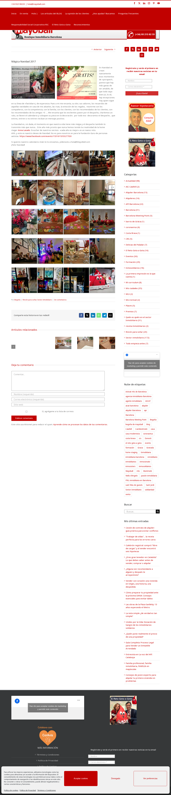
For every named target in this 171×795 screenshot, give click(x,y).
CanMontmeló (141, 429)
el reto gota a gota (133, 443)
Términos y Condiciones (46, 790)
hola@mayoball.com (36, 4)
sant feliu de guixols (134, 485)
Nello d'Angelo (132, 475)
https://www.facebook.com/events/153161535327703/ (46, 136)
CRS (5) (129, 238)
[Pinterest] (151, 49)
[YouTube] (157, 49)
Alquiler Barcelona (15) (136, 192)
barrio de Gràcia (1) (135, 221)
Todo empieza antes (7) (137, 343)
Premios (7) (131, 311)
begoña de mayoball (134, 424)
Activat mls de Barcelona (136, 392)
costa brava (130, 438)
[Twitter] (133, 49)
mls (138, 471)
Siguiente (108, 49)
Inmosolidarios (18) (135, 268)
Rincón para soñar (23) (136, 332)
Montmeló (147, 471)
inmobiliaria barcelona (135, 457)
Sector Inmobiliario (133, 489)
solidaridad (149, 489)
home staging (131, 452)
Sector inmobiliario (44, 300)
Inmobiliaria (146, 452)
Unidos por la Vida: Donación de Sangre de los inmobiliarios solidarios (141, 625)
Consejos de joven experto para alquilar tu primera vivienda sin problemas (141, 678)
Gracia (140, 447)
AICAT (148, 401)
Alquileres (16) (132, 198)
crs (140, 438)
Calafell (129, 429)
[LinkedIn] (139, 49)
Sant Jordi (150, 485)
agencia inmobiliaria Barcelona (138, 396)
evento (148, 443)
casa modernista (133, 433)
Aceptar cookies (81, 778)
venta (128, 494)
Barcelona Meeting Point (136, 419)
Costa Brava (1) (133, 233)
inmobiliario (152, 457)
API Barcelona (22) (134, 204)
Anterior (98, 49)
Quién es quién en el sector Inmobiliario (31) (138, 319)
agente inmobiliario (134, 401)
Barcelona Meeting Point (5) (139, 215)
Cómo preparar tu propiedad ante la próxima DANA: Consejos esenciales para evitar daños (142, 595)
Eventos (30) (132, 256)
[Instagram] (145, 49)
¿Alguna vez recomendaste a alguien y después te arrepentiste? (139, 572)
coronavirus (148, 433)
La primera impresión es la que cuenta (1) (140, 275)
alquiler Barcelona (133, 410)
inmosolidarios (145, 466)
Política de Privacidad (28, 790)
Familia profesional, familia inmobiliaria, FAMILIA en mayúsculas (138, 666)
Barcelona (130, 415)
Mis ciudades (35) (134, 288)
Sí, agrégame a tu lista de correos (57, 411)
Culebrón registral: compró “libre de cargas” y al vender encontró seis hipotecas (141, 548)
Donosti (148, 438)
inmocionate (145, 461)
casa (153, 429)
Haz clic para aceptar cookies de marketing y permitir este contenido (142, 364)
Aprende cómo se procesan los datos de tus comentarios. (80, 424)
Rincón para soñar (29, 300)
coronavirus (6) (133, 227)
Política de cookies (11, 790)
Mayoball (129, 471)
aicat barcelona (132, 405)
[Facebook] (127, 49)
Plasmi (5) (130, 305)
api (145, 410)
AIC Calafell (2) (132, 186)
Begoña (17, 300)
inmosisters (130, 466)
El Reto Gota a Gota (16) (137, 250)
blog (148, 424)
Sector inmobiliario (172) (137, 337)
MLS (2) (129, 294)
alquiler (145, 405)
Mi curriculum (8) (134, 282)
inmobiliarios (131, 461)
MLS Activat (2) (133, 300)
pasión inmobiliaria (149, 475)
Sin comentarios (60, 300)
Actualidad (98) (133, 180)
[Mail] (142, 55)
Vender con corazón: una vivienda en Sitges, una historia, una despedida (141, 583)
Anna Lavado (24, 130)
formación (130, 447)
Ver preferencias (150, 778)
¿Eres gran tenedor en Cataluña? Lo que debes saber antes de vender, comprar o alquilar (141, 560)
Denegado (115, 778)
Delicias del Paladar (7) (136, 244)
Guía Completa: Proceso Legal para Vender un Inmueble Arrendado (140, 645)
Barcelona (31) (132, 210)
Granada (150, 447)
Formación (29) (133, 262)
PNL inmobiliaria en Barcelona (138, 480)
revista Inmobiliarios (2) (137, 326)
